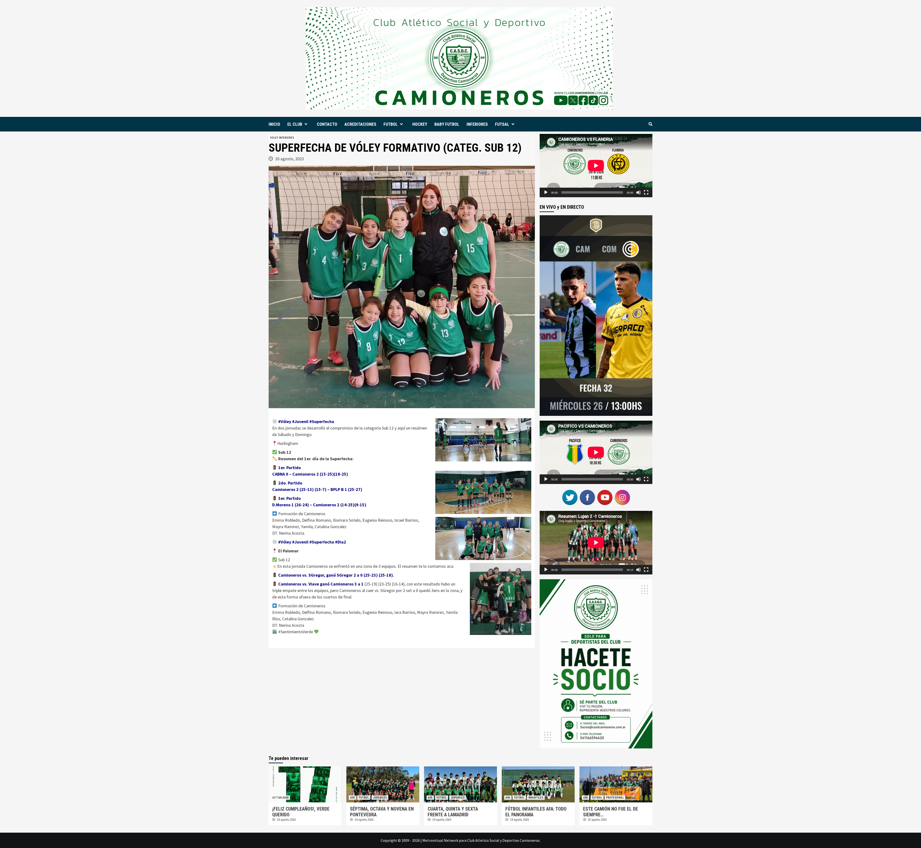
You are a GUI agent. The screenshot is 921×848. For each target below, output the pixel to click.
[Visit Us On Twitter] (570, 497)
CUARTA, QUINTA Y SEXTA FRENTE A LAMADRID (453, 812)
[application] (596, 165)
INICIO (274, 124)
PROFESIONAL (615, 797)
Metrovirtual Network (440, 840)
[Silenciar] (638, 192)
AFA (352, 797)
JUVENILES (380, 797)
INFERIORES (477, 124)
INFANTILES (535, 797)
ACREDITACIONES (360, 124)
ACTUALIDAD (280, 797)
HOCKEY (419, 124)
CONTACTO (327, 124)
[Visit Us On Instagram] (622, 497)
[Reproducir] (545, 192)
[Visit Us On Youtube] (605, 497)
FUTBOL (391, 124)
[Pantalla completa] (646, 192)
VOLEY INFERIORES (282, 137)
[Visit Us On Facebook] (587, 497)
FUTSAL (502, 124)
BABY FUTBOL (446, 124)
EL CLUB (294, 124)
